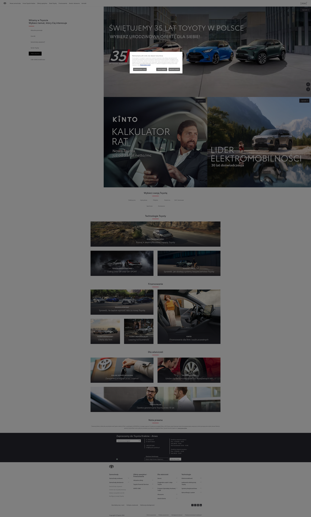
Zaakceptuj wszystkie (174, 69)
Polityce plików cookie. (145, 65)
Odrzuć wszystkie (162, 69)
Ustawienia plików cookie (140, 69)
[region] (156, 62)
